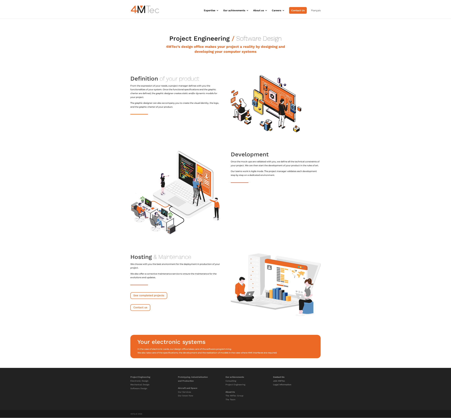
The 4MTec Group (234, 395)
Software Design (138, 388)
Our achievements (234, 10)
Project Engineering (199, 38)
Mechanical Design (139, 384)
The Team (230, 399)
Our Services (184, 392)
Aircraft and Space (187, 388)
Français (316, 10)
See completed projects (148, 295)
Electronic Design (139, 381)
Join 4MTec (279, 381)
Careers (276, 10)
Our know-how (185, 395)
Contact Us (298, 10)
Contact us (140, 307)
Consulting (231, 381)
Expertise (209, 10)
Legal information (282, 384)
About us (258, 10)
